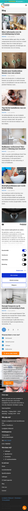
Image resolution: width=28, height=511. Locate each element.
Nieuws (4, 36)
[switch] (24, 255)
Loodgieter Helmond (7, 498)
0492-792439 (7, 440)
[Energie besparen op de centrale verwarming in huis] (14, 295)
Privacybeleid (6, 500)
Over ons (4, 487)
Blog (3, 483)
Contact (4, 490)
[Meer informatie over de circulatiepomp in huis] (14, 21)
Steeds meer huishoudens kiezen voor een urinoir (12, 72)
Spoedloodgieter (6, 473)
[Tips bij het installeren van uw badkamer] (14, 97)
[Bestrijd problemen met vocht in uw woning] (14, 175)
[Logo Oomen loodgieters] (5, 5)
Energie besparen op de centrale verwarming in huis (13, 307)
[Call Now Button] (24, 508)
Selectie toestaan (14, 280)
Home (3, 466)
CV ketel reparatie (7, 480)
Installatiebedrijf (6, 469)
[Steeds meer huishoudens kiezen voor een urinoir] (14, 60)
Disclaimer (18, 498)
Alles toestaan (14, 275)
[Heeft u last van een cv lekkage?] (14, 216)
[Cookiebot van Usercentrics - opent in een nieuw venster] (20, 225)
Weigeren (14, 285)
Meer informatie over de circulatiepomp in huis (11, 33)
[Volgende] (18, 330)
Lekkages (4, 476)
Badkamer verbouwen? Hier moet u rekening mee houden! (13, 148)
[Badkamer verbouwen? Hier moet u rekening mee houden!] (14, 136)
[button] (26, 5)
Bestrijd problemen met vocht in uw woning (13, 187)
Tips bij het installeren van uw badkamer (14, 109)
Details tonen (19, 270)
